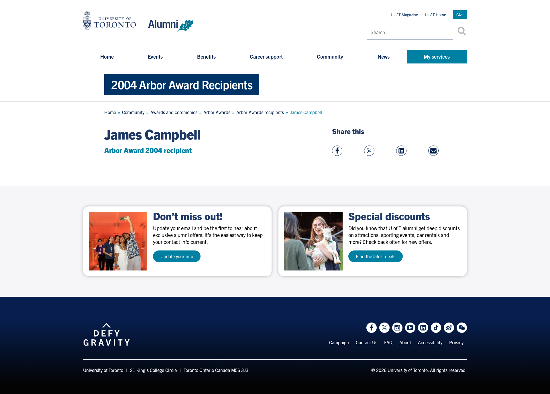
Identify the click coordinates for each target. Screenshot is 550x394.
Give (459, 14)
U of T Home (435, 14)
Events (155, 56)
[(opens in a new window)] (118, 241)
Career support (266, 56)
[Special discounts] (313, 241)
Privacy (456, 342)
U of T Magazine (404, 14)
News (384, 56)
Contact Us (366, 342)
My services (437, 56)
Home (107, 56)
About (405, 342)
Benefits (206, 56)
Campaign (339, 342)
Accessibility (430, 342)
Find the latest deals (375, 256)
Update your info (176, 256)
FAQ (388, 342)
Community (330, 56)
